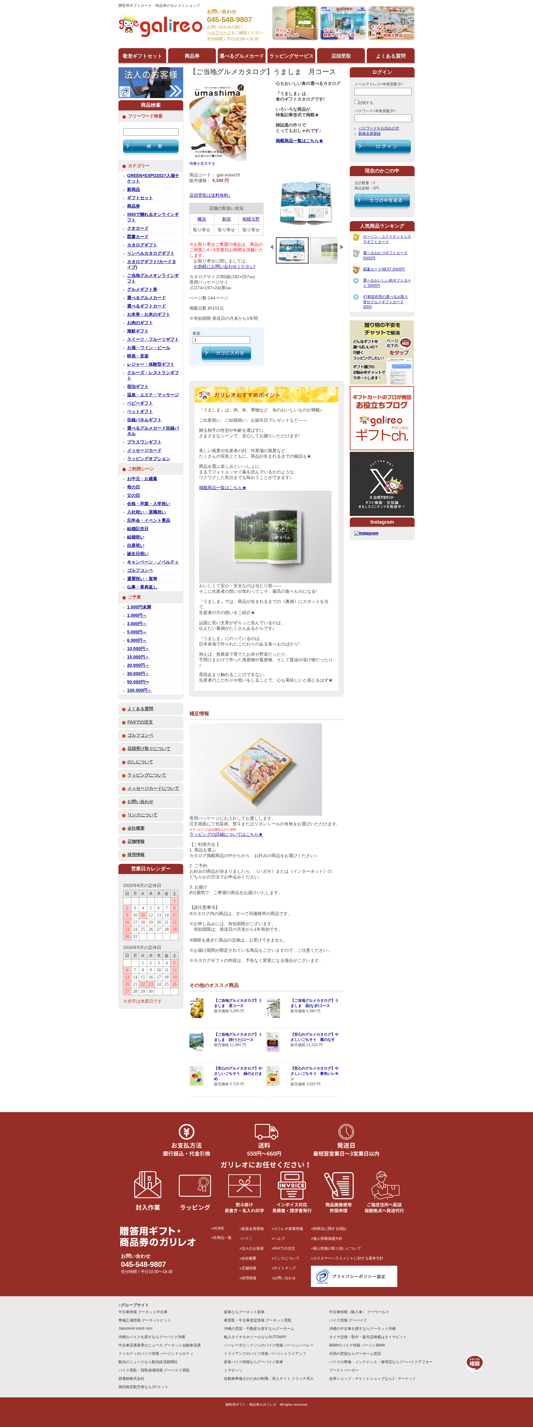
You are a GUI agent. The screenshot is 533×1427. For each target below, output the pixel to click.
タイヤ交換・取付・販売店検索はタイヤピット (368, 1337)
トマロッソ (233, 1370)
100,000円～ (139, 690)
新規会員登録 (369, 133)
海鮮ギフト (138, 331)
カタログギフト (142, 245)
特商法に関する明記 (329, 1229)
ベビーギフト (140, 403)
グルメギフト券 (142, 289)
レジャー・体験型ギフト (151, 364)
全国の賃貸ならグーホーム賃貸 (355, 1353)
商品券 (133, 206)
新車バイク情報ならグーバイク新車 (253, 1362)
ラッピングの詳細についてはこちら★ (226, 834)
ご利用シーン (141, 469)
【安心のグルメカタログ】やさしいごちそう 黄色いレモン (315, 1073)
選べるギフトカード (146, 306)
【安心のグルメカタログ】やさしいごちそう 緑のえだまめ (238, 1073)
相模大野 (251, 219)
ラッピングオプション (148, 458)
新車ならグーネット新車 (244, 1312)
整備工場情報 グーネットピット (144, 1320)
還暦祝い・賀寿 (142, 578)
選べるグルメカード (146, 297)
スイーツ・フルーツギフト (153, 339)
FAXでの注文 (140, 722)
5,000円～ (137, 632)
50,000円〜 (138, 682)
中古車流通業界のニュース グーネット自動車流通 (159, 1345)
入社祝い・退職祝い (146, 512)
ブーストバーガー (344, 1370)
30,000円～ (138, 673)
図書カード (138, 236)
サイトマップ (285, 1268)
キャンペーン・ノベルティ (153, 562)
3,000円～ (137, 623)
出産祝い (135, 545)
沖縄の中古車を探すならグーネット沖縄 (362, 1328)
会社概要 (136, 828)
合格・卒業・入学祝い (148, 503)
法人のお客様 (253, 1248)
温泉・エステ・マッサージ (153, 395)
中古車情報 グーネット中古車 (142, 1312)
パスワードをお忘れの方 (378, 128)
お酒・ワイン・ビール (148, 347)
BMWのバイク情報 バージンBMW (357, 1345)
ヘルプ (279, 1238)
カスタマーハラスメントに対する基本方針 (348, 1258)
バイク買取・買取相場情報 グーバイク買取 (154, 1370)
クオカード (138, 228)
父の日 (133, 495)
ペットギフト (140, 411)
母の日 (133, 487)
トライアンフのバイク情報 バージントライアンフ (265, 1353)
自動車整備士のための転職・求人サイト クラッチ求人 (269, 1378)
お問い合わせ (140, 801)
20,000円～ (138, 665)
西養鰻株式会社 (131, 1378)
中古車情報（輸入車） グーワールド (359, 1312)
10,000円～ (138, 648)
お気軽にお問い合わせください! (224, 266)
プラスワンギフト (144, 442)
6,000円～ (137, 640)
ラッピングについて (146, 775)
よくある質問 (140, 709)
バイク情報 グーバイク (348, 1320)
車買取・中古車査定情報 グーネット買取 (257, 1320)
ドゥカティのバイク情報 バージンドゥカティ (155, 1353)
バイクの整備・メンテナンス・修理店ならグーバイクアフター (381, 1362)
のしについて (140, 762)
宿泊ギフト (138, 386)
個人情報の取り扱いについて (337, 1248)
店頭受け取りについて (149, 748)
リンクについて (142, 815)
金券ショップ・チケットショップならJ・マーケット (372, 1378)
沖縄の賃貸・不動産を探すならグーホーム (259, 1328)
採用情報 (136, 854)
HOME (218, 1228)
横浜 (201, 219)
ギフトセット (140, 198)
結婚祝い (135, 537)
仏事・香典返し (142, 587)
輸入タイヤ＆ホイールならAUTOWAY (255, 1337)
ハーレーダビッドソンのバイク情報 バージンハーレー (269, 1345)
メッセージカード (144, 450)
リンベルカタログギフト (151, 253)
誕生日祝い (138, 553)
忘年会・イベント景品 (148, 520)
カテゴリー (139, 165)
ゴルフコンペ (140, 570)
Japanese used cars (135, 1328)
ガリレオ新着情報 (288, 1229)
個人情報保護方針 (328, 1238)
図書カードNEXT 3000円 (384, 269)
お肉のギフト (140, 322)
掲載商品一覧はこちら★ (299, 140)
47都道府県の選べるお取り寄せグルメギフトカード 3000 (385, 302)
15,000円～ (138, 657)
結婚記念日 (138, 528)
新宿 (226, 219)
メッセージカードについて (153, 788)
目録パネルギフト (144, 420)
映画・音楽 (138, 356)
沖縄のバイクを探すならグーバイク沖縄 (151, 1337)
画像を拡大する (202, 163)
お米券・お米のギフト (148, 314)
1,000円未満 (139, 607)
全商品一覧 (222, 1237)
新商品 (133, 189)
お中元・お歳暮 (142, 478)
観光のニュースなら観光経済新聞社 (148, 1362)
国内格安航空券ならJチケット (143, 1387)
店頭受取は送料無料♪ (209, 195)
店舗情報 (136, 841)
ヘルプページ (219, 32)
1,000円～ (137, 615)
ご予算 (134, 597)
